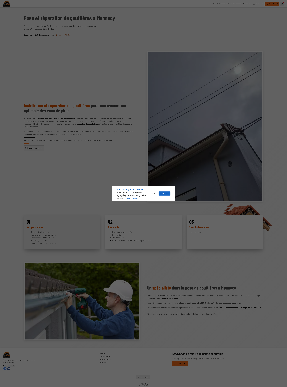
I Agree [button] (164, 193)
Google (128, 198)
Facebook (134, 198)
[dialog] (143, 193)
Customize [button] (153, 193)
